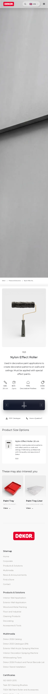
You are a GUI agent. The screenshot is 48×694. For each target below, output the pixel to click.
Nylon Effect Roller (29, 280)
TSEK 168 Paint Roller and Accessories (20, 690)
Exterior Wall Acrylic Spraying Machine (21, 648)
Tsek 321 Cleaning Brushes (15, 685)
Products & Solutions (15, 280)
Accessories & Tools (12, 625)
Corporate (8, 561)
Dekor (4, 280)
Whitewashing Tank (12, 658)
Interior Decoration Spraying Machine (20, 653)
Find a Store (8, 579)
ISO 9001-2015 (10, 680)
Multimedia (8, 570)
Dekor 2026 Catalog (12, 639)
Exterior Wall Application (14, 602)
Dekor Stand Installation (14, 667)
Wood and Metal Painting (15, 607)
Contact (6, 584)
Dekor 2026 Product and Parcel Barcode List (23, 662)
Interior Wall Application (14, 598)
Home (6, 556)
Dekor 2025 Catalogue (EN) (15, 644)
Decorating (8, 621)
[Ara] (25, 4)
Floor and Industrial (12, 612)
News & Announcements (14, 575)
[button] (44, 4)
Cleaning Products (11, 616)
